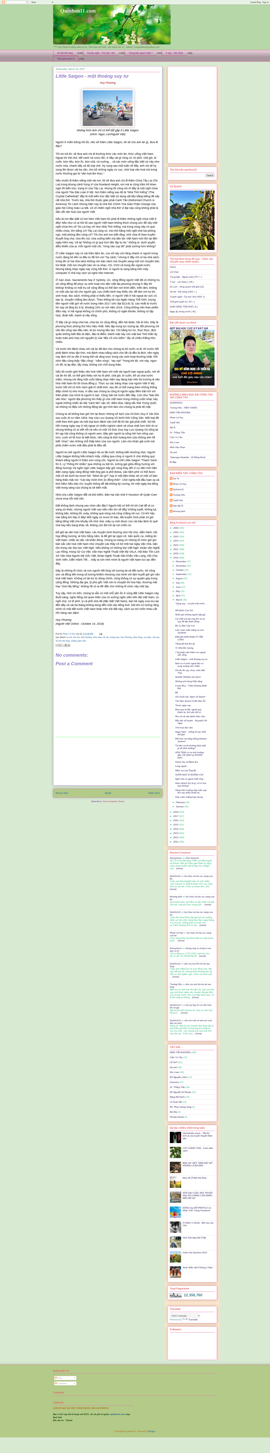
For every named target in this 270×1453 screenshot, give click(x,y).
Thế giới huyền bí (66, 58)
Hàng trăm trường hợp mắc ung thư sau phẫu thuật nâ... (190, 791)
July (178, 583)
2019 (176, 557)
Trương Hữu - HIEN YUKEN (183, 407)
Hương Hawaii (177, 1117)
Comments (62, 1383)
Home (108, 793)
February (180, 802)
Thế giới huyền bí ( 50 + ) (182, 301)
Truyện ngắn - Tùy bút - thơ (101, 53)
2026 (176, 528)
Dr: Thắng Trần (177, 432)
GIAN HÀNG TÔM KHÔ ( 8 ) (184, 306)
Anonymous (176, 858)
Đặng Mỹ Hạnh (177, 1097)
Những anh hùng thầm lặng (188, 681)
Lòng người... (181, 766)
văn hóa (155, 637)
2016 (176, 820)
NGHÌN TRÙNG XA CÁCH (188, 677)
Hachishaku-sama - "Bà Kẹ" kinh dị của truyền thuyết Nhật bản (197, 1136)
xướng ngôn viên (78, 641)
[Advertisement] (107, 761)
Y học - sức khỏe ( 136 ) (182, 282)
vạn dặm (147, 637)
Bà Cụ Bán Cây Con (185, 625)
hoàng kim (114, 637)
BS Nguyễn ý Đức (178, 1077)
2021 (176, 549)
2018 (176, 812)
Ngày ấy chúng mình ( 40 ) (183, 311)
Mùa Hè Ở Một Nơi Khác (195, 1178)
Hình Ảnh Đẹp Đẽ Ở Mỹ (194, 1237)
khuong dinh (179, 511)
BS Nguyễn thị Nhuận (180, 1092)
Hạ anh (173, 452)
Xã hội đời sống (65, 53)
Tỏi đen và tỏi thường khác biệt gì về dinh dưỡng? (190, 746)
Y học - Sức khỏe (174, 53)
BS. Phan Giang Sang (180, 1107)
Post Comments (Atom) (113, 801)
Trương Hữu (179, 495)
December (181, 561)
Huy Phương (126, 637)
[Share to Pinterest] (68, 645)
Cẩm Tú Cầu (176, 437)
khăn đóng (137, 637)
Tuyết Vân (175, 422)
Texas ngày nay (183, 705)
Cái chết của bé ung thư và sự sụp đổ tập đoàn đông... (190, 620)
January (180, 806)
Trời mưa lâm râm (184, 727)
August (179, 578)
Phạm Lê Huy (176, 417)
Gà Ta (176, 478)
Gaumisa (174, 1082)
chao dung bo (192, 858)
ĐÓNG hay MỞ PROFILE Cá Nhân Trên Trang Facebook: (197, 1209)
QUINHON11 (176, 402)
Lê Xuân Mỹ (176, 1102)
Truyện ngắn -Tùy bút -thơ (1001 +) (187, 296)
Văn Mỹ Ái (178, 505)
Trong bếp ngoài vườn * (141, 53)
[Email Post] (100, 634)
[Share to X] (63, 645)
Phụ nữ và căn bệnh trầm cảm (190, 716)
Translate (193, 1319)
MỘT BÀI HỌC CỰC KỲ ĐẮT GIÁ (189, 328)
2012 (176, 837)
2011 (176, 841)
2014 (176, 829)
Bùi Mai (173, 1112)
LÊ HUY (174, 1062)
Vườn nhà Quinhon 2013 (195, 1252)
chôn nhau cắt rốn (101, 637)
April (178, 595)
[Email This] (57, 645)
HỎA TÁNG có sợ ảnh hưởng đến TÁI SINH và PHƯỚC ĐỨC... (189, 755)
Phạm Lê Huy (69, 634)
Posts (59, 1378)
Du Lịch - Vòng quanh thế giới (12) (187, 286)
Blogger (151, 1431)
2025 (176, 532)
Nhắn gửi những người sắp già (190, 614)
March (179, 600)
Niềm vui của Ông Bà (185, 770)
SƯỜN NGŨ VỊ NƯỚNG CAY (189, 774)
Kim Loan (174, 442)
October (180, 570)
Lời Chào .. (175, 272)
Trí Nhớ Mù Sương (184, 648)
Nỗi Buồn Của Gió (184, 610)
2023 (176, 540)
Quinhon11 (178, 489)
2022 (176, 545)
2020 (176, 553)
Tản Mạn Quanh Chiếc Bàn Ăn (190, 701)
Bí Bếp (173, 462)
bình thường (86, 637)
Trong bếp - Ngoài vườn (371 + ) (186, 277)
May (178, 591)
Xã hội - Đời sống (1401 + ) (183, 291)
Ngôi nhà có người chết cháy (189, 779)
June (178, 587)
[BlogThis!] (60, 645)
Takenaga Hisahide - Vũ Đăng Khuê (187, 457)
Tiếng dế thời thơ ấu (185, 643)
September (181, 574)
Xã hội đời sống (63, 641)
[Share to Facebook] (66, 645)
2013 (176, 833)
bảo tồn (76, 637)
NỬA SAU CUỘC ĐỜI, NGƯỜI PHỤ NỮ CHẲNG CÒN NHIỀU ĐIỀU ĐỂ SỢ (197, 1195)
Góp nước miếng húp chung (189, 797)
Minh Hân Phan (177, 447)
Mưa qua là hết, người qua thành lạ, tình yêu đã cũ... (189, 710)
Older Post (154, 793)
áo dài (69, 637)
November (181, 566)
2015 (176, 824)
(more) (179, 868)
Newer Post (62, 793)
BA (176, 692)
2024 (176, 536)
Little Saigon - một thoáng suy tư (191, 659)
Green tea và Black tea (186, 762)
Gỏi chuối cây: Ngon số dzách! (190, 696)
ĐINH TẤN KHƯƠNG (180, 412)
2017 (176, 816)
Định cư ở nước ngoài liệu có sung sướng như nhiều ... (189, 664)
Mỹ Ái (172, 427)
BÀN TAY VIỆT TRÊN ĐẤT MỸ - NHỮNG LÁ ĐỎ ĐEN (198, 1164)
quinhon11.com (117, 1414)
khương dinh (176, 896)
